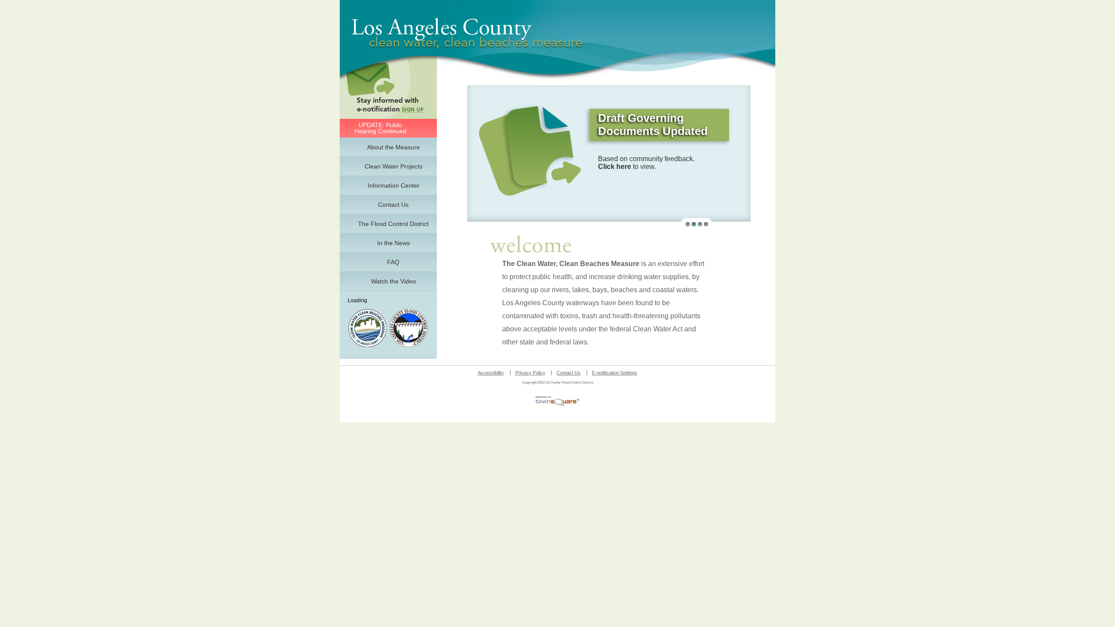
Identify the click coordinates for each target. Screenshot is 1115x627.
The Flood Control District (393, 223)
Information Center (393, 185)
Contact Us (393, 204)
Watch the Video (393, 281)
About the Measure (393, 147)
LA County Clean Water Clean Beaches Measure (484, 33)
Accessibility (491, 372)
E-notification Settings (614, 372)
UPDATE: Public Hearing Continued (380, 128)
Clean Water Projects (393, 166)
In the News (393, 242)
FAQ (393, 262)
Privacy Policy (530, 372)
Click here (614, 166)
